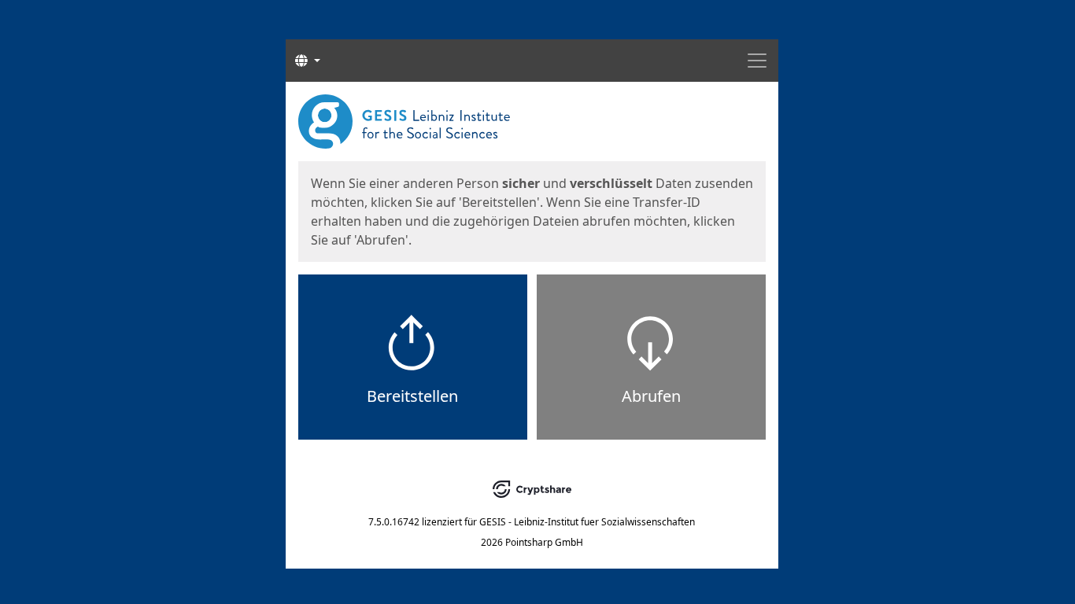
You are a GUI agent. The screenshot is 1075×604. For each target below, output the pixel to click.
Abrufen (651, 396)
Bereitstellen (412, 396)
